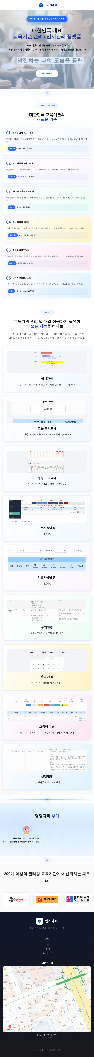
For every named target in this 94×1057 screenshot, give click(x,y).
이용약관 (47, 949)
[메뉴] (6, 5)
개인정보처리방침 (47, 953)
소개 (47, 944)
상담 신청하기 (47, 73)
